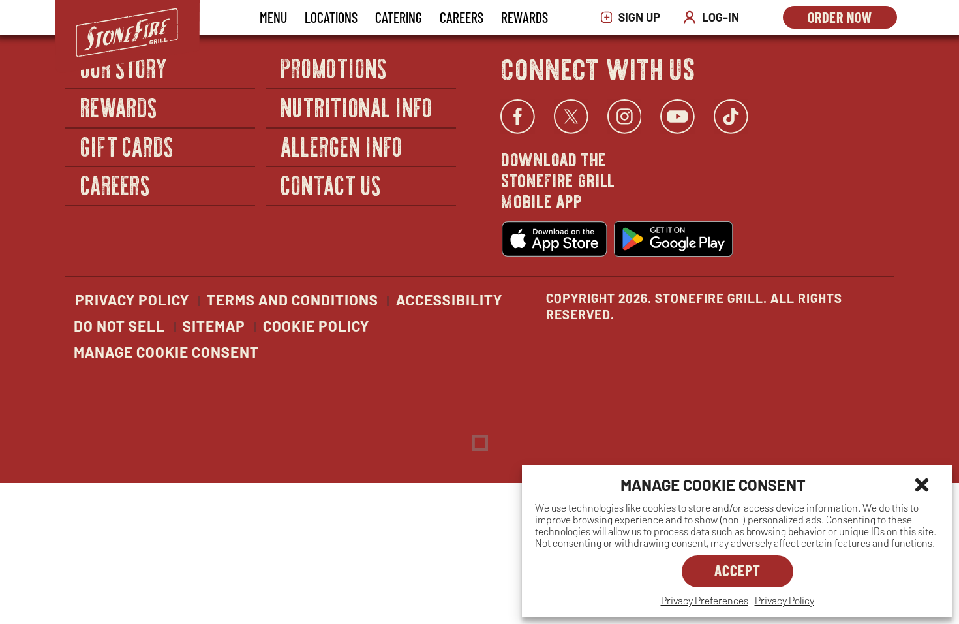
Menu (273, 16)
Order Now (852, 18)
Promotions (334, 68)
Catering (398, 16)
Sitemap (214, 325)
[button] (922, 485)
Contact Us (331, 184)
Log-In (714, 17)
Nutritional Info (357, 106)
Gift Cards (127, 146)
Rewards (524, 16)
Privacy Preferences (704, 600)
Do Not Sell (119, 325)
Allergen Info (342, 146)
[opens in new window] (554, 239)
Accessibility (449, 299)
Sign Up (634, 17)
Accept (737, 570)
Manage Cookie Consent (166, 351)
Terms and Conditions (292, 299)
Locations (331, 16)
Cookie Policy (316, 325)
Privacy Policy (784, 600)
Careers (461, 16)
